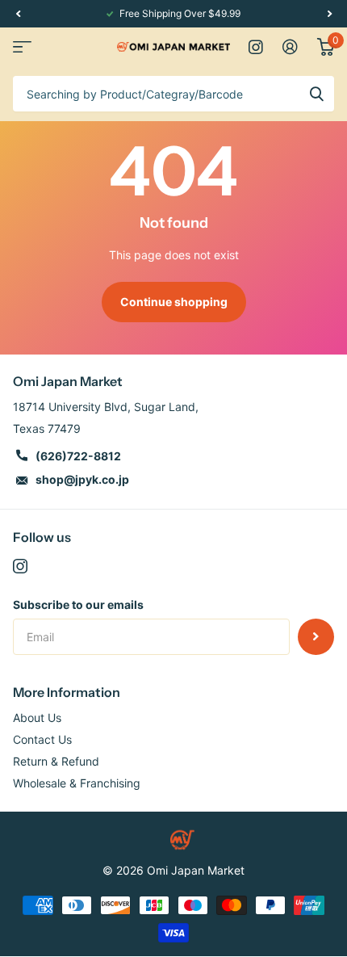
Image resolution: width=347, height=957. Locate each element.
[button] (18, 13)
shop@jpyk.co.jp (82, 479)
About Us (37, 717)
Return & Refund (56, 761)
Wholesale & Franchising (76, 783)
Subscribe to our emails (78, 604)
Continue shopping (174, 302)
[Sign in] (290, 46)
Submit (316, 93)
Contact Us (42, 739)
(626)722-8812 (78, 456)
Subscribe (316, 637)
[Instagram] (20, 566)
